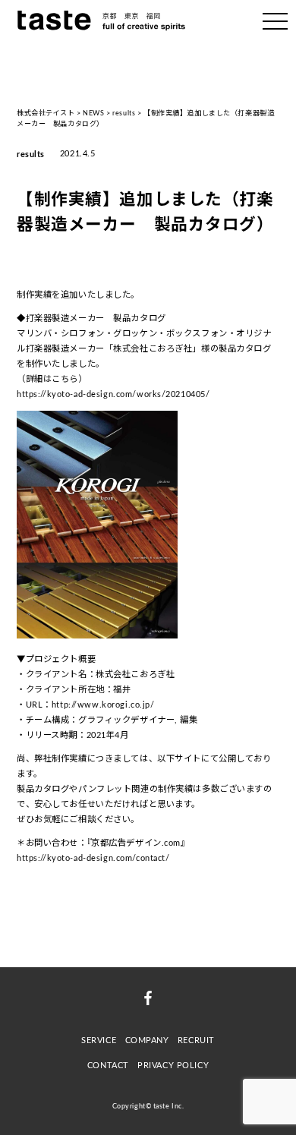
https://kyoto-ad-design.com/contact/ (93, 858)
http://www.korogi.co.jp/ (103, 705)
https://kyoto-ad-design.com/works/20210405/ (113, 394)
